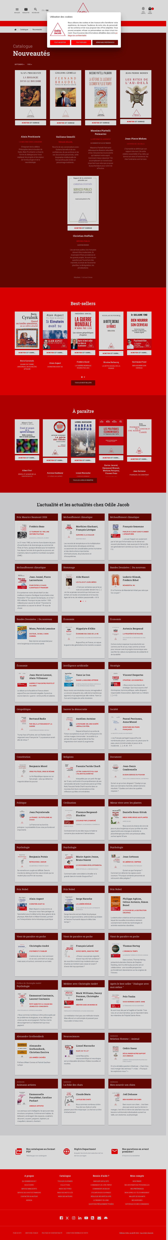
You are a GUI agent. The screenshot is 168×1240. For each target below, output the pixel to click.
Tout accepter (60, 42)
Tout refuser (81, 42)
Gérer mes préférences (105, 42)
